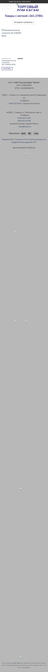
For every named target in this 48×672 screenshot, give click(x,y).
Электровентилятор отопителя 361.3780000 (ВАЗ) (9, 62)
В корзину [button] (7, 68)
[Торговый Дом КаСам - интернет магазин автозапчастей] (28, 7)
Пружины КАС (8, 139)
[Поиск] (9, 7)
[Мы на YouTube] (35, 1)
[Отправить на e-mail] (33, 1)
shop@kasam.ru (24, 126)
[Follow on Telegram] (39, 1)
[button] (3, 7)
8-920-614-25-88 (24, 121)
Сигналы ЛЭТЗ (21, 139)
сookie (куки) (16, 663)
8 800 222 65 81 (15, 103)
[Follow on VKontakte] (37, 1)
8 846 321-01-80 (24, 118)
